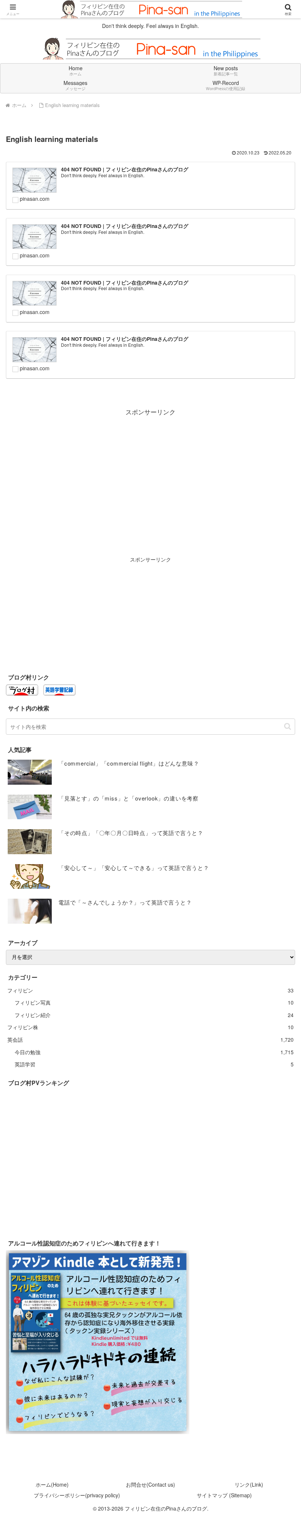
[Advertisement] (150, 469)
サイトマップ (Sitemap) (224, 1495)
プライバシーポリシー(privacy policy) (77, 1495)
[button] (287, 726)
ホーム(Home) (52, 1484)
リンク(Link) (249, 1484)
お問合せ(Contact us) (150, 1484)
